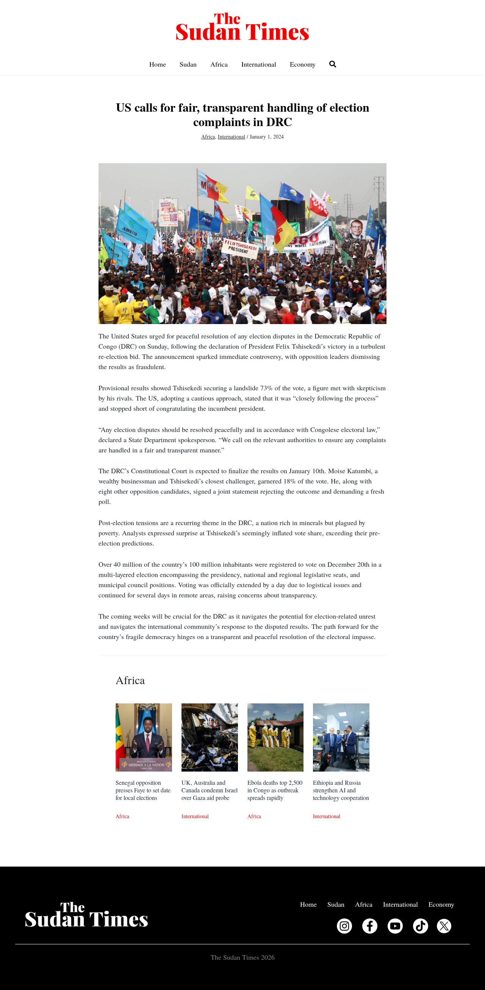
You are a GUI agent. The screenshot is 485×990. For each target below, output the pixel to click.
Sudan (188, 64)
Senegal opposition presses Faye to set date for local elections (143, 789)
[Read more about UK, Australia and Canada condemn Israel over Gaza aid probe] (209, 736)
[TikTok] (420, 926)
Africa (219, 64)
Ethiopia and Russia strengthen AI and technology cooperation (341, 789)
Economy (303, 64)
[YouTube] (395, 926)
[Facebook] (369, 926)
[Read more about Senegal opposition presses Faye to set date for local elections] (144, 736)
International (258, 64)
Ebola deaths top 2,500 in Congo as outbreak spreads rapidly (274, 789)
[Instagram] (344, 926)
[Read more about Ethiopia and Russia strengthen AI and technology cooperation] (341, 736)
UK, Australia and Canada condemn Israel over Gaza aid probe (209, 789)
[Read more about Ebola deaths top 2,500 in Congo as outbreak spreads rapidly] (275, 736)
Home (157, 64)
